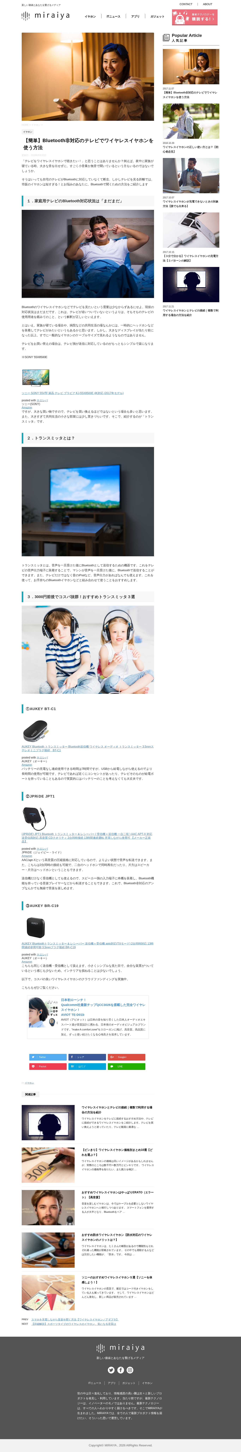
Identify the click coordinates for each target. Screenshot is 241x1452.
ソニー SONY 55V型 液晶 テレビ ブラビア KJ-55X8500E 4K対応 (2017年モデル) (72, 393)
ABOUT (207, 4)
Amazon (27, 407)
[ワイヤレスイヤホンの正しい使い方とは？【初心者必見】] (191, 121)
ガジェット (157, 16)
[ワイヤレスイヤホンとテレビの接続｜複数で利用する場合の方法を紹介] (191, 284)
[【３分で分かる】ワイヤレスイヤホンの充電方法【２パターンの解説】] (191, 230)
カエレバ (42, 400)
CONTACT (186, 4)
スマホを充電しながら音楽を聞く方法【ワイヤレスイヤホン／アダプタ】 (75, 1319)
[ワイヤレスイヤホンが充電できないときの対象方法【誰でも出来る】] (191, 175)
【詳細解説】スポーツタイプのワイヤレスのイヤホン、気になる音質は (73, 1323)
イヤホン (90, 16)
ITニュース (113, 16)
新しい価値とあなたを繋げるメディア (120, 1357)
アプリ (135, 16)
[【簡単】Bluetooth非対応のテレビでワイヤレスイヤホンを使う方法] (191, 66)
